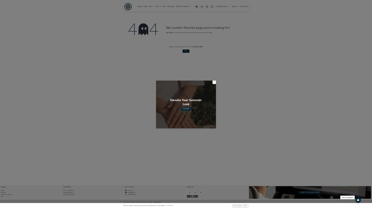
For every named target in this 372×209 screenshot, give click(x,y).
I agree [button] (245, 206)
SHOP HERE (186, 109)
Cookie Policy (169, 205)
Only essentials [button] (237, 206)
